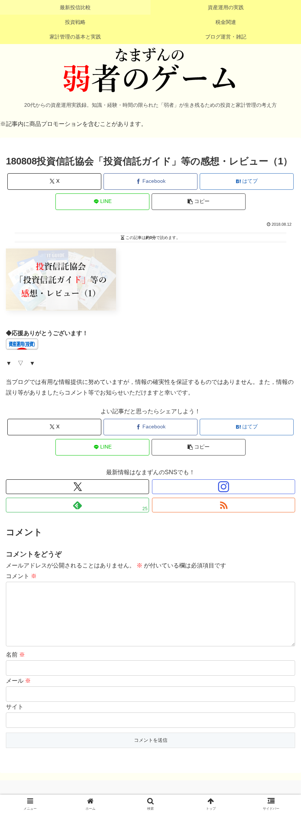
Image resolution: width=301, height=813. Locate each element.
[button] (199, 201)
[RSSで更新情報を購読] (223, 505)
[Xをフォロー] (77, 486)
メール (18, 681)
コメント (21, 576)
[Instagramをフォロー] (223, 486)
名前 (15, 655)
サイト (14, 707)
